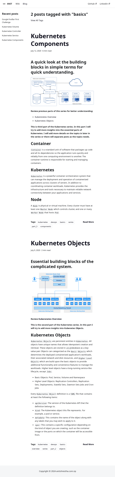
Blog (25, 3)
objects (62, 449)
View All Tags (37, 20)
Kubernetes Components (12, 40)
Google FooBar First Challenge (10, 21)
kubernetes (43, 222)
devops (54, 222)
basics (62, 222)
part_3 (34, 226)
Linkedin (104, 3)
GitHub (91, 3)
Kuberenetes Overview (45, 117)
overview (36, 449)
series (70, 222)
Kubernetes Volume (10, 27)
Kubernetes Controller (11, 31)
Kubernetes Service (10, 35)
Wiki (18, 3)
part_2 (53, 449)
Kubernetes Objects (44, 120)
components (45, 226)
